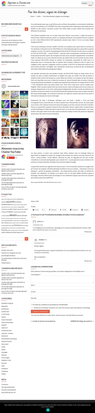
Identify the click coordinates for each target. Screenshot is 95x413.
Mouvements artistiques (9, 339)
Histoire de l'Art (6, 330)
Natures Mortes (6, 341)
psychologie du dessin (8, 255)
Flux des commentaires (8, 390)
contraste (4, 209)
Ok (48, 410)
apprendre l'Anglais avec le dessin (9, 199)
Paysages (4, 352)
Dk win (3, 182)
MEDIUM (4, 336)
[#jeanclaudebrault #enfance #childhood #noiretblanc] (15, 132)
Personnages (5, 357)
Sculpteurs (4, 368)
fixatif (10, 220)
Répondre (89, 232)
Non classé (4, 344)
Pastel (3, 349)
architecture (6, 204)
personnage (25, 225)
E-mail (33, 291)
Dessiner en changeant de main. (11, 253)
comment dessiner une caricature (9, 207)
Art (12, 204)
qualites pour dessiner (17, 230)
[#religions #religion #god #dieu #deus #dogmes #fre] (24, 104)
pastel (3, 225)
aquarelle (10, 201)
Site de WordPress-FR (8, 392)
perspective (4, 228)
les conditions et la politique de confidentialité (53, 304)
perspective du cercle (13, 228)
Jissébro (41, 240)
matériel (6, 222)
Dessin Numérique (7, 322)
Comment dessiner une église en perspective (13, 170)
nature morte (24, 222)
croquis (9, 211)
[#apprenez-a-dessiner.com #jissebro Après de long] (24, 113)
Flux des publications (8, 387)
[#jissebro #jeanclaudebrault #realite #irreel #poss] (24, 132)
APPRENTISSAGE (7, 303)
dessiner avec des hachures (7, 218)
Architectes (5, 309)
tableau (8, 232)
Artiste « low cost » (7, 250)
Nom (33, 285)
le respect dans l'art (17, 220)
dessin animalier (22, 215)
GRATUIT (4, 328)
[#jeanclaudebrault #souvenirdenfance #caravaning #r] (15, 95)
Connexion (4, 384)
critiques (3, 212)
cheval (25, 204)
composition (21, 207)
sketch (3, 232)
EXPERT (4, 325)
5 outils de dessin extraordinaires (43, 321)
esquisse (6, 220)
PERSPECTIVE (6, 360)
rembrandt (25, 230)
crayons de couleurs (22, 209)
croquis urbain (5, 215)
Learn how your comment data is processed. (69, 315)
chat (22, 204)
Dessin (3, 317)
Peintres (4, 355)
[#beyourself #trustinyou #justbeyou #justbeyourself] (5, 123)
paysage (11, 225)
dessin (13, 215)
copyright (9, 209)
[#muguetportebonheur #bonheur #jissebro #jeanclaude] (5, 104)
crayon (15, 209)
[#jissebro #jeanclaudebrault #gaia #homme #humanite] (15, 104)
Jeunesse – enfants (7, 333)
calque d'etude (16, 204)
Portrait (4, 230)
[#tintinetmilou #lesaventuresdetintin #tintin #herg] (15, 123)
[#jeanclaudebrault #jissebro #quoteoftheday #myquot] (5, 113)
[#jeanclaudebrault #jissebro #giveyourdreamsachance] (24, 95)
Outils (3, 347)
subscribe (73, 308)
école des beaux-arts (17, 232)
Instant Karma (5, 263)
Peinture (17, 225)
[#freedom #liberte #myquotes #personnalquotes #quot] (15, 113)
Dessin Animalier (6, 320)
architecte (18, 202)
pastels (7, 225)
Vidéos (3, 374)
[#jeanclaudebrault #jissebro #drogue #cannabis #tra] (24, 123)
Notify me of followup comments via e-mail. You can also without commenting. (62, 308)
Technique (4, 371)
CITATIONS (5, 314)
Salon (3, 366)
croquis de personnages (19, 212)
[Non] (93, 408)
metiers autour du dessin (15, 222)
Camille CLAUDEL (58, 46)
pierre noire (22, 228)
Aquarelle (4, 306)
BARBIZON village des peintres (81, 321)
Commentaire (36, 274)
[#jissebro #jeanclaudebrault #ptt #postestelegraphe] (5, 95)
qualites (9, 230)
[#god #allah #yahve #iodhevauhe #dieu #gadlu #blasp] (5, 132)
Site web (33, 298)
